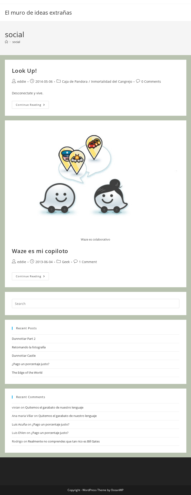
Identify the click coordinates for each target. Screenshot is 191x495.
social (16, 42)
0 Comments (151, 81)
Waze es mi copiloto (40, 251)
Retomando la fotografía (29, 347)
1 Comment (88, 262)
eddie (21, 81)
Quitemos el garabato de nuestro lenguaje (54, 407)
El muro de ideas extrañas (38, 12)
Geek (66, 262)
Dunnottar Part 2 (23, 339)
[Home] (6, 42)
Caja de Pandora (75, 81)
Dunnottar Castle (24, 355)
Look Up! (24, 70)
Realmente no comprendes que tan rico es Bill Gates (64, 441)
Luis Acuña (19, 424)
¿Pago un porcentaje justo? (30, 364)
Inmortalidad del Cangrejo (111, 81)
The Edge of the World (27, 372)
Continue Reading (32, 105)
